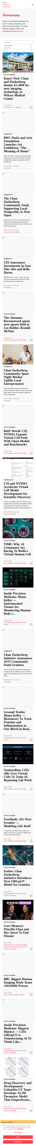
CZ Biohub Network (10, 622)
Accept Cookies (18, 1141)
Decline (18, 1137)
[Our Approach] (7, 5)
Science (16, 453)
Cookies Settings (18, 1132)
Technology (22, 453)
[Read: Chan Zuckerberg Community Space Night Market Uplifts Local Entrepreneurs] (18, 373)
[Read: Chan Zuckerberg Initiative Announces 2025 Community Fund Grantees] (18, 656)
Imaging (24, 945)
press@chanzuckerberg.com (12, 31)
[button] (18, 45)
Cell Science (7, 945)
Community (7, 107)
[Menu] (33, 5)
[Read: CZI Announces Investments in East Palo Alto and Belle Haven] (18, 263)
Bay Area (6, 340)
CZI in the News (16, 107)
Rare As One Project (9, 947)
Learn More (20, 1129)
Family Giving (15, 232)
